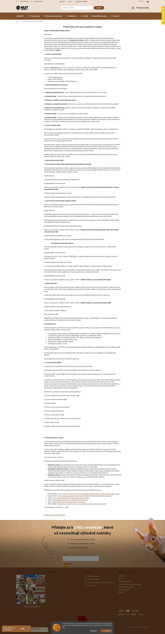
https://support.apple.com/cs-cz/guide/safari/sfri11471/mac (70, 500)
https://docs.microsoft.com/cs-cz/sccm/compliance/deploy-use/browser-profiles (82, 504)
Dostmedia (146, 627)
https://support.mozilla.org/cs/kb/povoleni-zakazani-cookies (71, 498)
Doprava (121, 592)
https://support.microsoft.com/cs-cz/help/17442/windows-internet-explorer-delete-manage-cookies (89, 494)
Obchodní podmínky (81, 2)
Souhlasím (107, 631)
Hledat (99, 8)
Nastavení (93, 631)
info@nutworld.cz (93, 576)
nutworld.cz (91, 586)
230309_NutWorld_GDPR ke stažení (54, 515)
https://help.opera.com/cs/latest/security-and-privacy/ (69, 502)
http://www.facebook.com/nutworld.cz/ (100, 582)
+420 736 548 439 (92, 579)
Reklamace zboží (124, 590)
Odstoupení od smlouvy (126, 587)
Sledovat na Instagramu (32, 607)
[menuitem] (20, 16)
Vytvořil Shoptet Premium (135, 627)
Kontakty (62, 2)
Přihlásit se (66, 565)
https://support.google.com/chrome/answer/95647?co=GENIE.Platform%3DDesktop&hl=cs (85, 496)
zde (63, 627)
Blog (70, 2)
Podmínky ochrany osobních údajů (130, 584)
